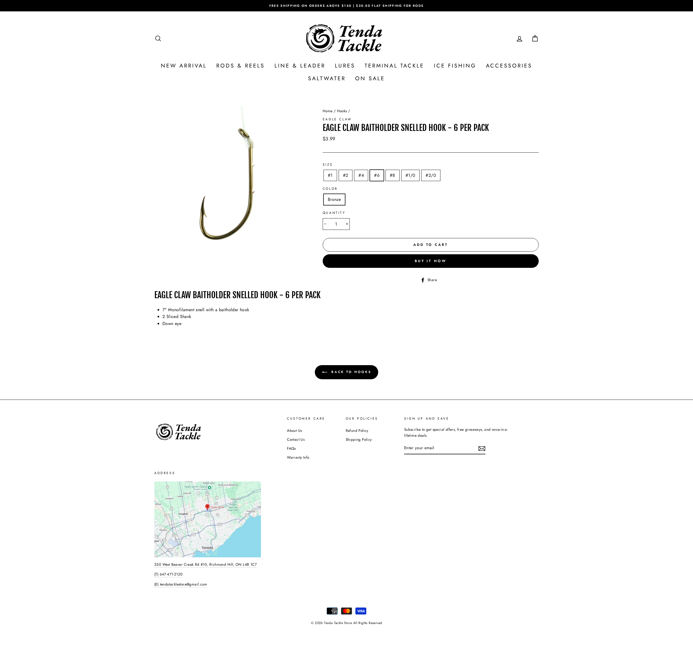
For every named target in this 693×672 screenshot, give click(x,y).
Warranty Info (298, 457)
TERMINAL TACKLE (394, 66)
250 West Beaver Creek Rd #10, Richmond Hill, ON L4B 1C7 (205, 564)
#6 (377, 175)
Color (330, 188)
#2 (345, 175)
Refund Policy (357, 430)
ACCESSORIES (509, 66)
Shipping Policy (359, 439)
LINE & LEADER (299, 66)
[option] (346, 6)
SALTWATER (327, 78)
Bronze (334, 199)
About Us (294, 430)
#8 (392, 175)
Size (328, 164)
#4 (361, 175)
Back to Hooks (350, 371)
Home (328, 111)
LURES (345, 66)
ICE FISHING (455, 66)
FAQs (291, 448)
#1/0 (411, 175)
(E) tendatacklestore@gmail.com (180, 584)
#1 (330, 175)
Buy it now (431, 260)
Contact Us (296, 439)
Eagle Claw (337, 119)
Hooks (342, 111)
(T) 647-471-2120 (168, 574)
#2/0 (431, 175)
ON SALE (370, 78)
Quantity (334, 212)
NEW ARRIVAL (184, 66)
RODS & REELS (240, 66)
